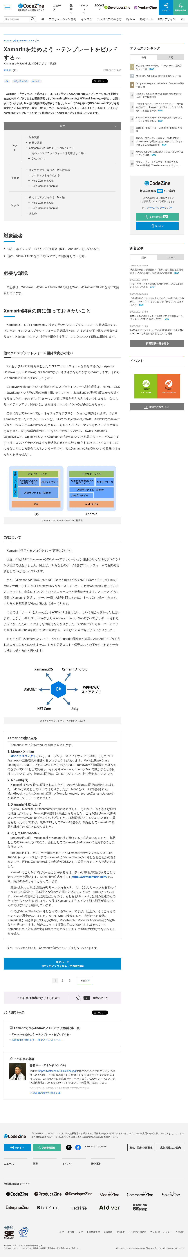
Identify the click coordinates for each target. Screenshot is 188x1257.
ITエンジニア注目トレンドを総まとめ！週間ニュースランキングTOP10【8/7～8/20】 (156, 317)
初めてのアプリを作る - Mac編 (47, 197)
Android (36, 81)
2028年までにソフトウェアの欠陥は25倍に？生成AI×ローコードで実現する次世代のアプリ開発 (156, 331)
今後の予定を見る (159, 407)
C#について (38, 158)
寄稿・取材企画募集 (141, 1147)
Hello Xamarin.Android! (45, 186)
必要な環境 (35, 142)
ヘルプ (60, 1231)
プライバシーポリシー (161, 1231)
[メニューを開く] (7, 7)
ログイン (159, 226)
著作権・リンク (75, 1231)
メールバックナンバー (159, 207)
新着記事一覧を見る (157, 343)
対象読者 (34, 137)
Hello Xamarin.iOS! (43, 180)
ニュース (170, 257)
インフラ (86, 19)
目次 (62, 126)
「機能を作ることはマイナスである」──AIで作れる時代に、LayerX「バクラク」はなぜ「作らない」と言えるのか (159, 107)
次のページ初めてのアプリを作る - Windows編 (62, 964)
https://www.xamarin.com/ (89, 877)
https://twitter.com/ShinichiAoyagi (57, 1071)
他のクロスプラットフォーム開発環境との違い (59, 153)
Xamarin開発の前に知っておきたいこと (52, 148)
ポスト (100, 81)
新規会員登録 (158, 217)
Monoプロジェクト (23, 756)
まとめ (33, 213)
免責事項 (108, 1231)
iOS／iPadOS (20, 81)
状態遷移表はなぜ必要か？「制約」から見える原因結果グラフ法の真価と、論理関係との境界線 (156, 271)
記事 (71, 7)
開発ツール (146, 19)
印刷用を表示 (16, 1012)
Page (14, 178)
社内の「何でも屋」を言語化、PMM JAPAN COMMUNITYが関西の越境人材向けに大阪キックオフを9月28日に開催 (159, 141)
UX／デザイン (167, 19)
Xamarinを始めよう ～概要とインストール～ (38, 1039)
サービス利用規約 (137, 1231)
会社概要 (120, 1231)
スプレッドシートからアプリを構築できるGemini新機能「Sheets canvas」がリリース (158, 163)
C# (7, 81)
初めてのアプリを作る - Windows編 (49, 170)
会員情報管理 (93, 1231)
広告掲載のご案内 (170, 1147)
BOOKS (99, 5)
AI (42, 19)
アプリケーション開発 (62, 19)
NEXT (84, 980)
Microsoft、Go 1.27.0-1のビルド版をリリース (158, 75)
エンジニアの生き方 (109, 19)
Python (130, 19)
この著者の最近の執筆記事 (45, 1093)
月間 (171, 57)
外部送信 (180, 1231)
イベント (84, 7)
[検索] (33, 19)
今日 (144, 57)
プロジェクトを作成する (46, 175)
